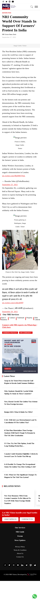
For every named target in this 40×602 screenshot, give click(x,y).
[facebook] (3, 2)
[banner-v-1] (20, 372)
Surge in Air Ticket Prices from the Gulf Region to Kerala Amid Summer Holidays (19, 382)
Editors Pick (6, 13)
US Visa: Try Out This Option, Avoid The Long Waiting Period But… (19, 445)
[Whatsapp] (34, 599)
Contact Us (27, 519)
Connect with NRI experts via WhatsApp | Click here (19, 326)
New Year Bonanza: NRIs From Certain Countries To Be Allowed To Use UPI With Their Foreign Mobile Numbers (17, 499)
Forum (20, 536)
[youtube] (13, 2)
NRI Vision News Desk (9, 34)
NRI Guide (20, 532)
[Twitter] (6, 2)
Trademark (20, 318)
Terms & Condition (20, 550)
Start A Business (4, 318)
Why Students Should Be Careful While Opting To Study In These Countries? (18, 392)
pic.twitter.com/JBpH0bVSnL (13, 176)
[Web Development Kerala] (31, 574)
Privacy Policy (20, 547)
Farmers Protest (10, 333)
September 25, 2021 (10, 185)
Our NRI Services (11, 314)
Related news (12, 486)
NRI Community (25, 333)
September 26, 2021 (10, 312)
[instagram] (10, 2)
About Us (20, 553)
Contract (12, 318)
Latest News (9, 376)
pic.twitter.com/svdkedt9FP (12, 303)
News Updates (20, 540)
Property (29, 318)
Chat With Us (10, 519)
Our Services (20, 528)
